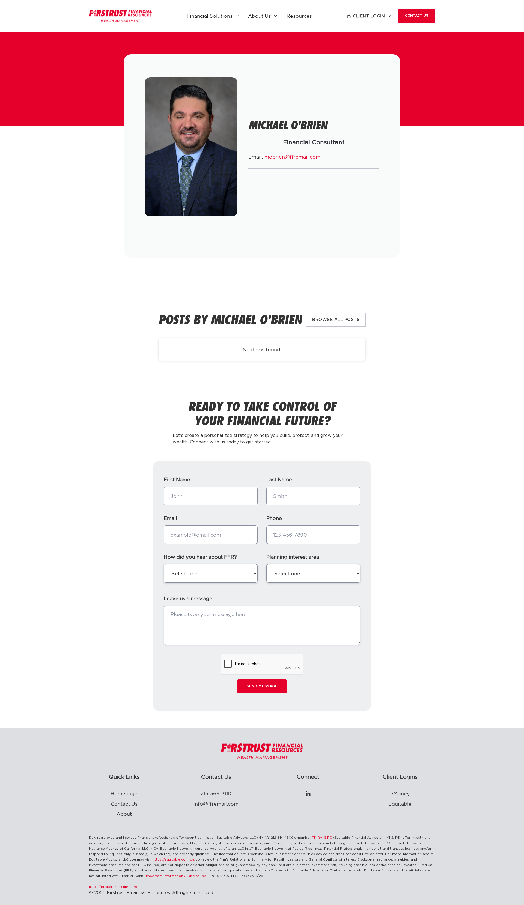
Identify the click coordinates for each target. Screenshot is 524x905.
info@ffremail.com (216, 803)
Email (170, 518)
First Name (177, 479)
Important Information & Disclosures (176, 875)
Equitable (400, 803)
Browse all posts (335, 319)
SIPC (328, 837)
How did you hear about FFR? (200, 556)
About (124, 814)
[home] (120, 16)
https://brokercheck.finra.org (113, 886)
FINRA (317, 837)
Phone (274, 518)
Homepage (124, 793)
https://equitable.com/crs (174, 859)
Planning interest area (292, 556)
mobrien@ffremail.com (292, 156)
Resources (299, 16)
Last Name (279, 479)
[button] (213, 16)
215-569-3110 (216, 793)
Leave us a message (188, 598)
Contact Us (416, 15)
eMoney (400, 793)
